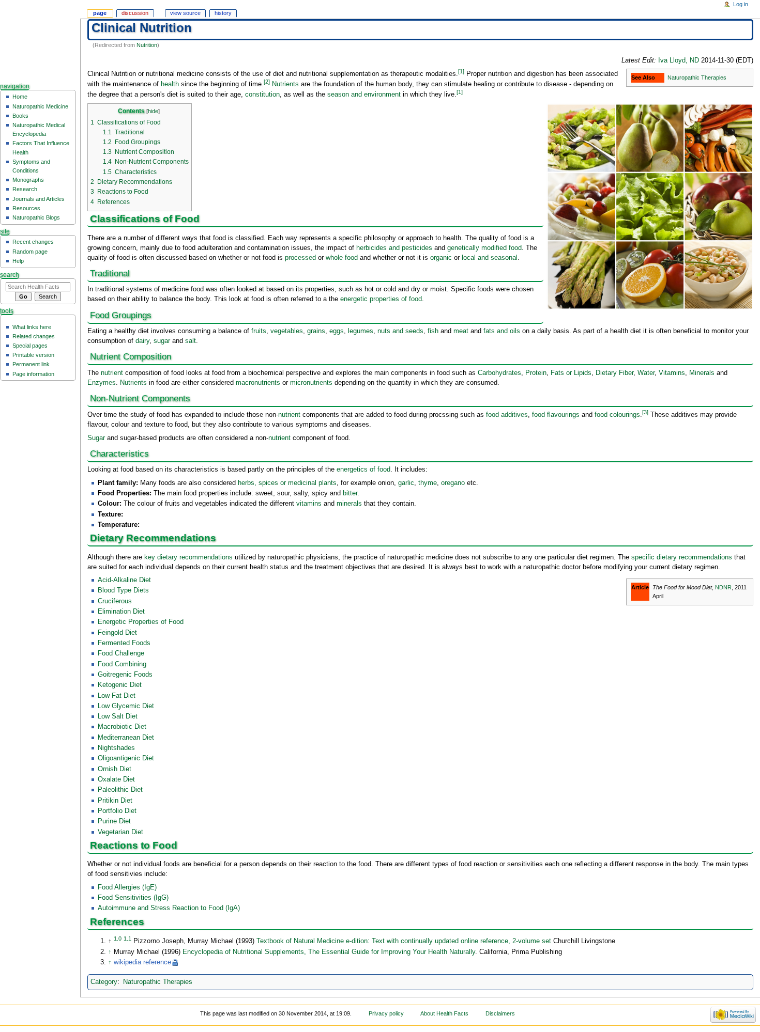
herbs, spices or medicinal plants (287, 483)
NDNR (723, 587)
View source (185, 13)
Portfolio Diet (117, 811)
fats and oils (501, 331)
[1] (461, 71)
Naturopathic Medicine (40, 106)
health (170, 84)
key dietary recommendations (188, 557)
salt (190, 341)
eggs (336, 331)
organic (441, 257)
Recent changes (33, 242)
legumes (360, 331)
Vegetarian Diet (120, 832)
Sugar (96, 438)
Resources (26, 208)
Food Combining (122, 664)
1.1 (127, 938)
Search (9, 275)
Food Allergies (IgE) (127, 887)
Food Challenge (121, 653)
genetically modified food (484, 248)
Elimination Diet (121, 611)
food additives (507, 414)
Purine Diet (114, 821)
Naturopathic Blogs (36, 217)
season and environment (364, 94)
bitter (350, 493)
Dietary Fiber (614, 373)
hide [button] (153, 111)
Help (18, 261)
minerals (349, 503)
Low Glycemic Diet (126, 706)
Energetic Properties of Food (141, 622)
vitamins (309, 503)
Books (20, 116)
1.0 (117, 938)
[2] (267, 82)
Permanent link (31, 364)
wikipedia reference (142, 962)
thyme (427, 483)
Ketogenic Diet (120, 685)
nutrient (112, 373)
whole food (342, 257)
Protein (535, 373)
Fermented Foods (124, 643)
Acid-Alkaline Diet (124, 580)
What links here (31, 327)
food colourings (617, 414)
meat (460, 331)
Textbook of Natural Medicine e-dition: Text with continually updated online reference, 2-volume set (403, 941)
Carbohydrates (499, 373)
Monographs (28, 180)
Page (100, 13)
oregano (453, 483)
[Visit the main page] (40, 40)
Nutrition (146, 45)
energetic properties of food (381, 299)
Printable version (33, 355)
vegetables (286, 331)
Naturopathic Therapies (696, 77)
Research (24, 189)
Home (19, 96)
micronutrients (311, 382)
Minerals (702, 373)
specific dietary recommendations (681, 557)
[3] (645, 412)
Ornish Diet (114, 769)
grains (316, 331)
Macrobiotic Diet (122, 726)
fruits (258, 331)
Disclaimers (500, 1013)
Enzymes (101, 382)
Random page (30, 251)
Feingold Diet (117, 632)
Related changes (33, 336)
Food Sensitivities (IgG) (133, 897)
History (223, 13)
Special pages (30, 345)
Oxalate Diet (116, 779)
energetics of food (363, 469)
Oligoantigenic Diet (126, 758)
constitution (262, 94)
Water (646, 373)
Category (103, 982)
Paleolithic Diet (120, 789)
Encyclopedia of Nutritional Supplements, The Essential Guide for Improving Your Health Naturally (329, 952)
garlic (406, 483)
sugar (162, 341)
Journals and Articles (38, 199)
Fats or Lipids (571, 373)
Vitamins (672, 373)
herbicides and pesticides (394, 248)
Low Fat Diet (116, 695)
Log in (740, 4)
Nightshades (116, 748)
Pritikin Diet (115, 800)
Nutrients (285, 84)
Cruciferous (115, 601)
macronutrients (258, 382)
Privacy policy (386, 1013)
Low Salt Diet (118, 716)
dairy (142, 341)
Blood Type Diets (123, 590)
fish (433, 331)
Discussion (134, 13)
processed (300, 257)
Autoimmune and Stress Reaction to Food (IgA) (169, 908)
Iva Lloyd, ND (678, 60)
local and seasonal (490, 257)
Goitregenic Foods (125, 674)
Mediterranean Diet (126, 737)
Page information (33, 374)
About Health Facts (444, 1013)
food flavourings (556, 414)
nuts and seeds (400, 331)
